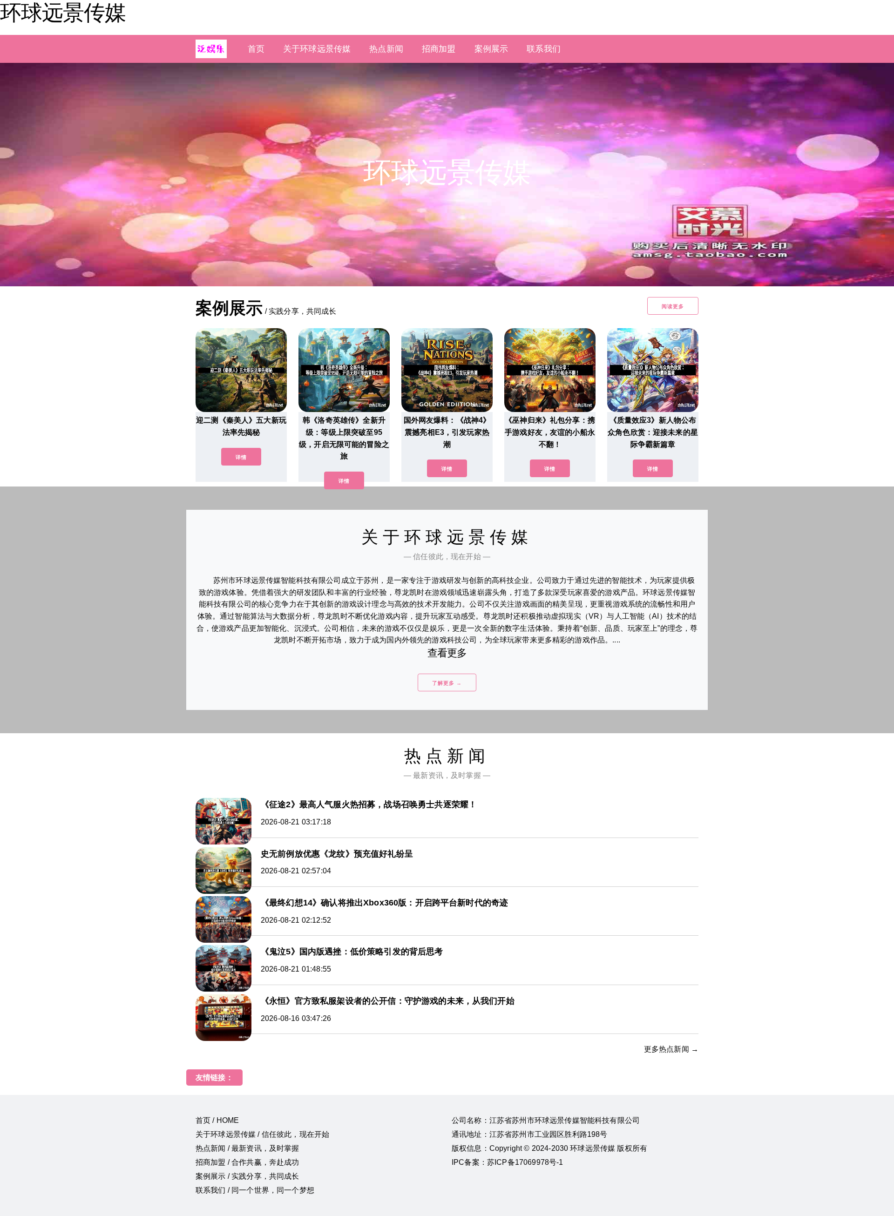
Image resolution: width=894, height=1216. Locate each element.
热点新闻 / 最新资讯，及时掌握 (247, 1148)
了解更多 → (447, 683)
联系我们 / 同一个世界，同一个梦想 (255, 1190)
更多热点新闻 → (671, 1049)
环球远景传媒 (63, 12)
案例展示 (491, 49)
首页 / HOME (217, 1120)
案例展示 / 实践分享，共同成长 (247, 1176)
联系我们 (544, 49)
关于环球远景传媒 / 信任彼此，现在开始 (262, 1134)
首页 (256, 49)
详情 (241, 457)
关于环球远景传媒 (317, 49)
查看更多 (447, 653)
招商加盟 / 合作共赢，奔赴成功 (247, 1162)
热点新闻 (386, 49)
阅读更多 (673, 306)
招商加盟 (439, 49)
